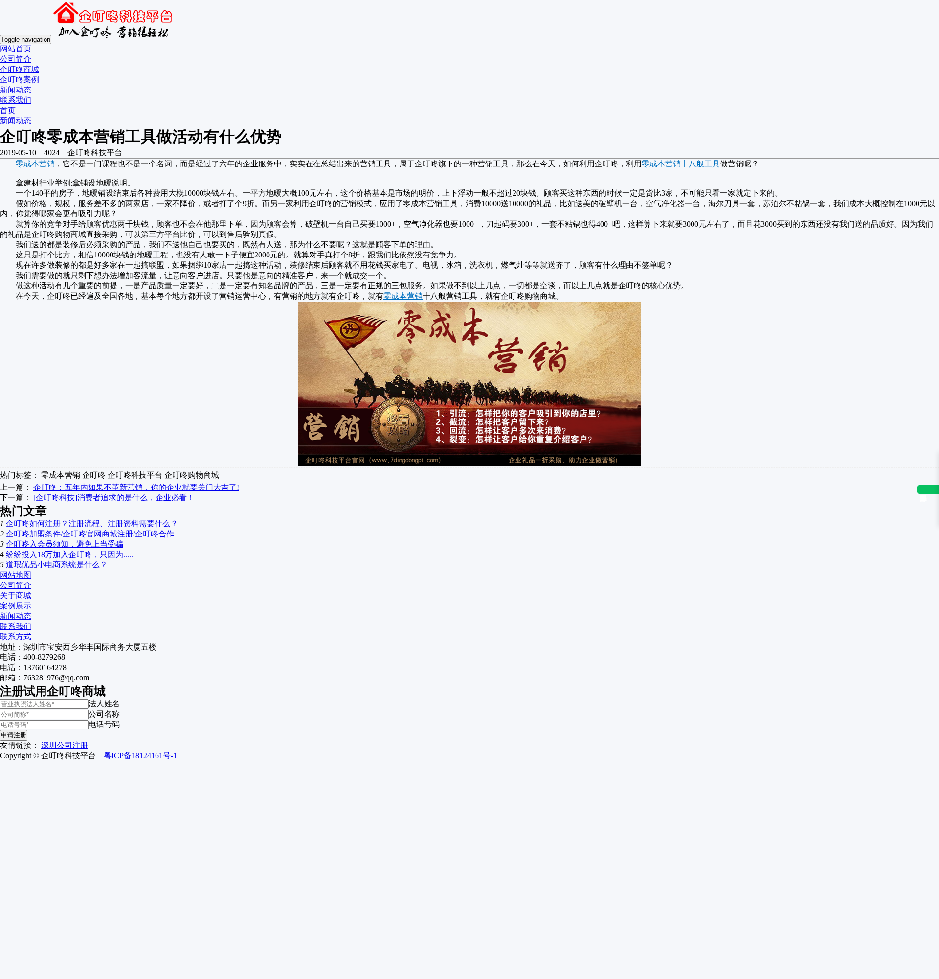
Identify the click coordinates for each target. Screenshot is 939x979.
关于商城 (15, 595)
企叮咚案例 (19, 79)
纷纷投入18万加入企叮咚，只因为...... (70, 554)
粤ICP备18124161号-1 (140, 755)
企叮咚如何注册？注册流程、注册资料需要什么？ (92, 523)
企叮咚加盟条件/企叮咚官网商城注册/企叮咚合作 (90, 534)
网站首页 (15, 49)
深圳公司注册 (64, 745)
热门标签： (19, 475)
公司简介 (15, 59)
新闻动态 (15, 90)
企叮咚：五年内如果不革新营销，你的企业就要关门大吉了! (136, 487)
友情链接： (19, 745)
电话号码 (104, 724)
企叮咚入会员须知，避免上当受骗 (64, 544)
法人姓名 (104, 703)
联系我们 (15, 100)
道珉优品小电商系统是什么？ (57, 564)
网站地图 (15, 575)
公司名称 (104, 714)
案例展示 (15, 606)
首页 (8, 110)
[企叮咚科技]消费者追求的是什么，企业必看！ (114, 497)
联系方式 (15, 636)
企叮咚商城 (19, 69)
